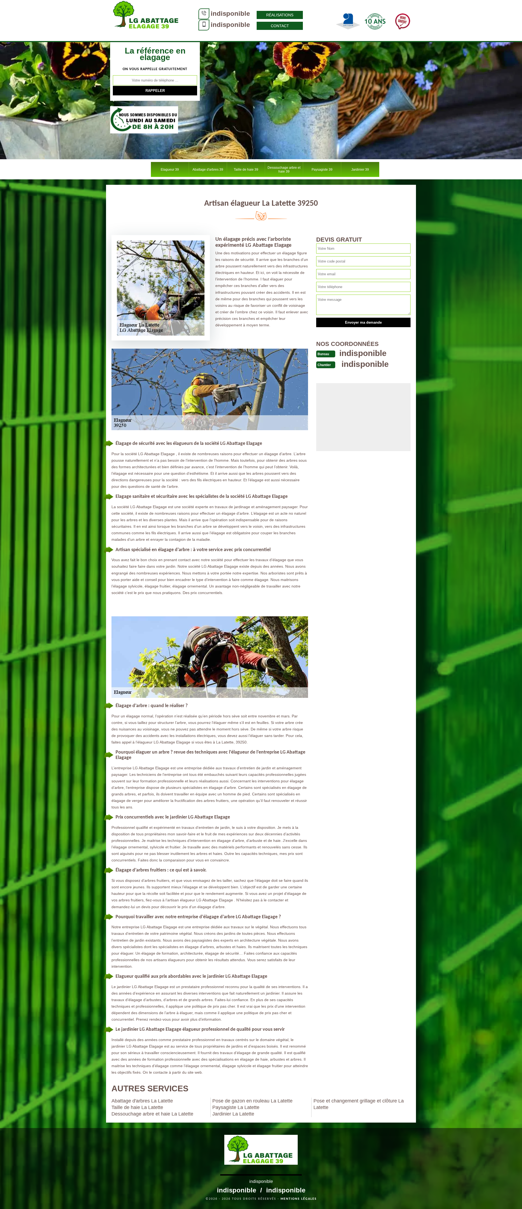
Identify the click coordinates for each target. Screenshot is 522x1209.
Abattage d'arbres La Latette (142, 1101)
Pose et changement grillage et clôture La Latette (358, 1104)
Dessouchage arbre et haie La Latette (152, 1114)
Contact (280, 26)
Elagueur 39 (170, 169)
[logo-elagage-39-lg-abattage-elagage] (147, 20)
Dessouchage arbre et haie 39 (284, 169)
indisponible (230, 13)
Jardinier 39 (360, 169)
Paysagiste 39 (322, 169)
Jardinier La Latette (233, 1114)
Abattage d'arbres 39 (207, 169)
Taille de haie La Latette (137, 1107)
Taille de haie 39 (246, 169)
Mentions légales (299, 1199)
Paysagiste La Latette (235, 1107)
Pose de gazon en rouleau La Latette (252, 1101)
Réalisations (279, 15)
